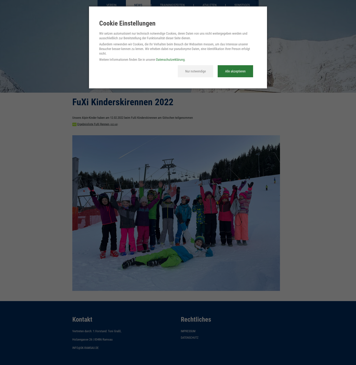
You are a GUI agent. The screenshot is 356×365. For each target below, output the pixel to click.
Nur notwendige (195, 71)
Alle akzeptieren (235, 71)
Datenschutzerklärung (170, 60)
